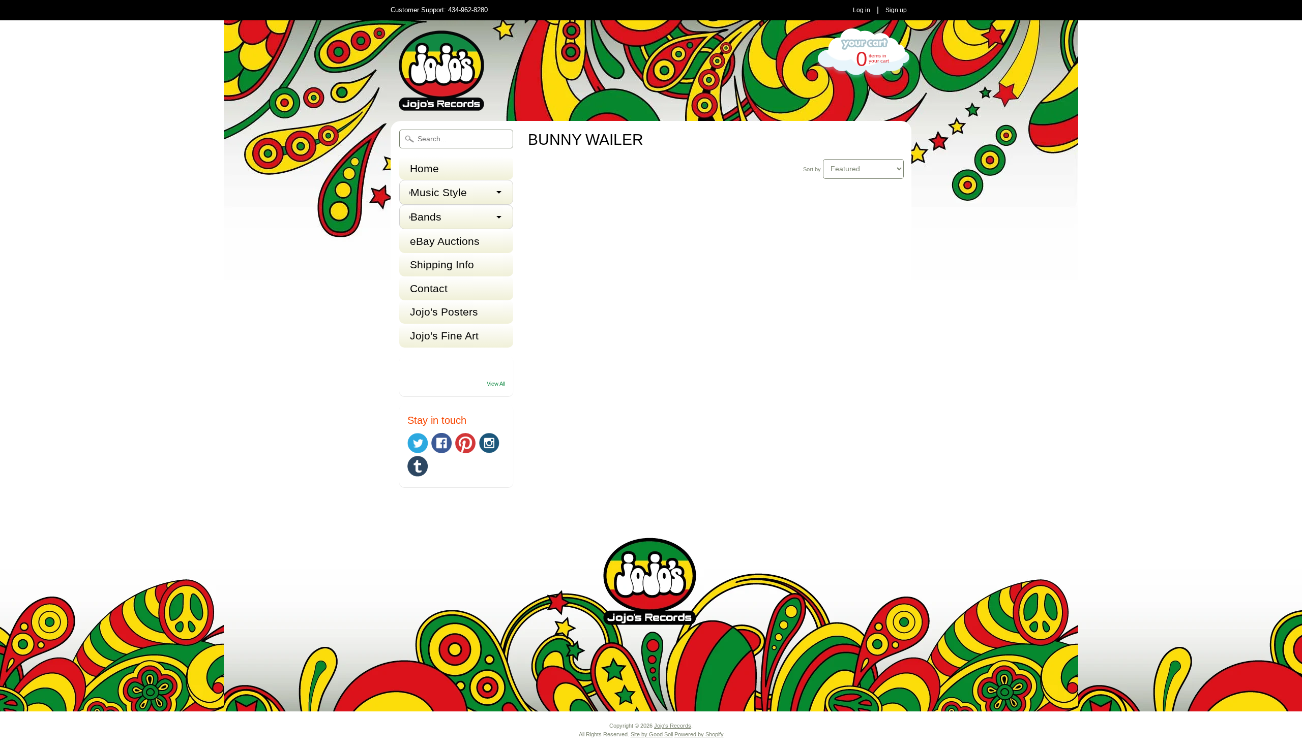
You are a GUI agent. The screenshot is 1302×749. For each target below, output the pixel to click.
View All (496, 384)
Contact (429, 288)
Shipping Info (442, 264)
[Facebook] (441, 443)
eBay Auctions (445, 241)
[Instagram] (489, 443)
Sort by (812, 169)
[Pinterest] (465, 443)
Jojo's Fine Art (444, 335)
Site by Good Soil (652, 734)
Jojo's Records (672, 726)
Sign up (896, 10)
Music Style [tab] (438, 192)
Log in (861, 10)
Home (424, 168)
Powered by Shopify (699, 734)
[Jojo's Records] (441, 106)
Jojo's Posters (444, 312)
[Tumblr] (417, 466)
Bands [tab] (425, 217)
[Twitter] (417, 443)
